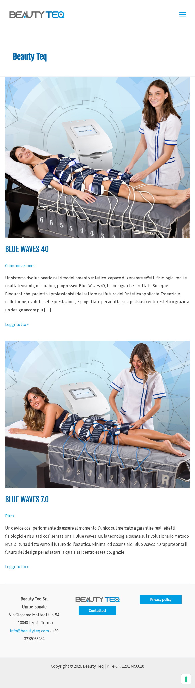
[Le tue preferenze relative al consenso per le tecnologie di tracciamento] (186, 679)
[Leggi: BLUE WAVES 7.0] (97, 414)
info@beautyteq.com (29, 631)
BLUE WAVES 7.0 (27, 499)
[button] (97, 610)
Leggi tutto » (17, 324)
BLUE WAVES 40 (27, 249)
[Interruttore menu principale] (182, 14)
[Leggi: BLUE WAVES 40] (97, 157)
